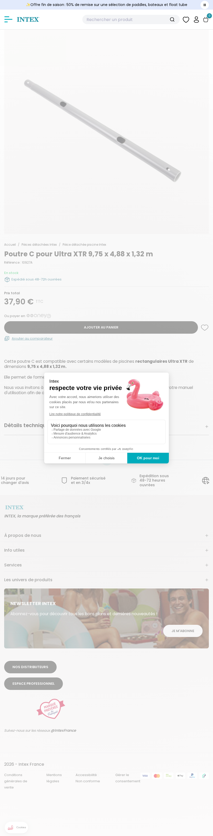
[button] (196, 19)
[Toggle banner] (205, 5)
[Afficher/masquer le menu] (8, 19)
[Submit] (174, 19)
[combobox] (131, 19)
